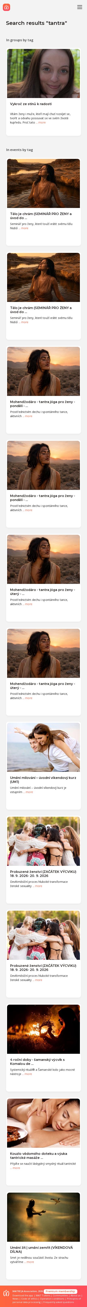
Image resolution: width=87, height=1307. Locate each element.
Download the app (23, 1295)
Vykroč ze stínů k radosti (31, 104)
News (15, 1298)
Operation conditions (52, 1298)
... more (41, 122)
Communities (60, 1295)
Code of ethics (29, 1298)
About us (76, 1295)
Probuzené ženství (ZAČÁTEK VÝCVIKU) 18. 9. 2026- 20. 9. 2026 (43, 874)
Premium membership (60, 1291)
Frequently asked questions (58, 1302)
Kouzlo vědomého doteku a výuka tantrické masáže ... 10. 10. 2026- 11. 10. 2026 (38, 1158)
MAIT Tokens (43, 1295)
